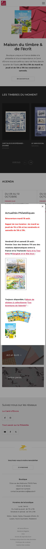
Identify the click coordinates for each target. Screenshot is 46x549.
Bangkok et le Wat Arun (23, 254)
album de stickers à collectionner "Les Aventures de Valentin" (19, 302)
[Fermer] (42, 206)
